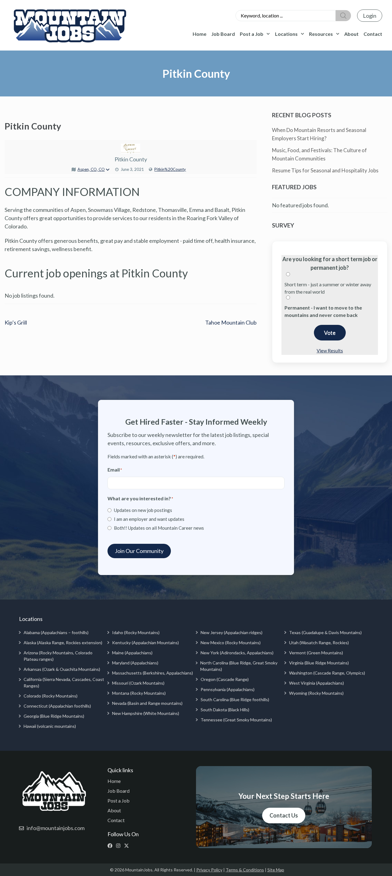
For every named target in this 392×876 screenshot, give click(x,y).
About (351, 34)
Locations (286, 34)
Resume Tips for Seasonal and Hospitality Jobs (325, 170)
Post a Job (251, 34)
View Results (330, 350)
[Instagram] (119, 845)
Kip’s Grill (16, 322)
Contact (373, 34)
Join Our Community (139, 550)
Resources (321, 34)
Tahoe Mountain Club (231, 322)
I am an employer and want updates (149, 519)
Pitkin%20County (170, 169)
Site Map (275, 869)
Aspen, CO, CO (91, 169)
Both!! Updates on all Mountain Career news (159, 528)
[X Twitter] (128, 845)
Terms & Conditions (245, 869)
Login (369, 15)
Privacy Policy (209, 869)
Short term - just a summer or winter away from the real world (328, 288)
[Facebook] (111, 845)
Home (199, 34)
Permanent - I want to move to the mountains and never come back (323, 311)
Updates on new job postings (143, 510)
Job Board (223, 34)
